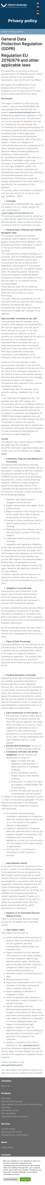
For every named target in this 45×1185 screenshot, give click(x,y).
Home (4, 31)
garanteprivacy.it (31, 1045)
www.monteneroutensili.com (22, 112)
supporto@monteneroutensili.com (17, 213)
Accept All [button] (25, 1179)
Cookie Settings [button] (11, 1179)
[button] (39, 18)
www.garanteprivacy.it (11, 1065)
